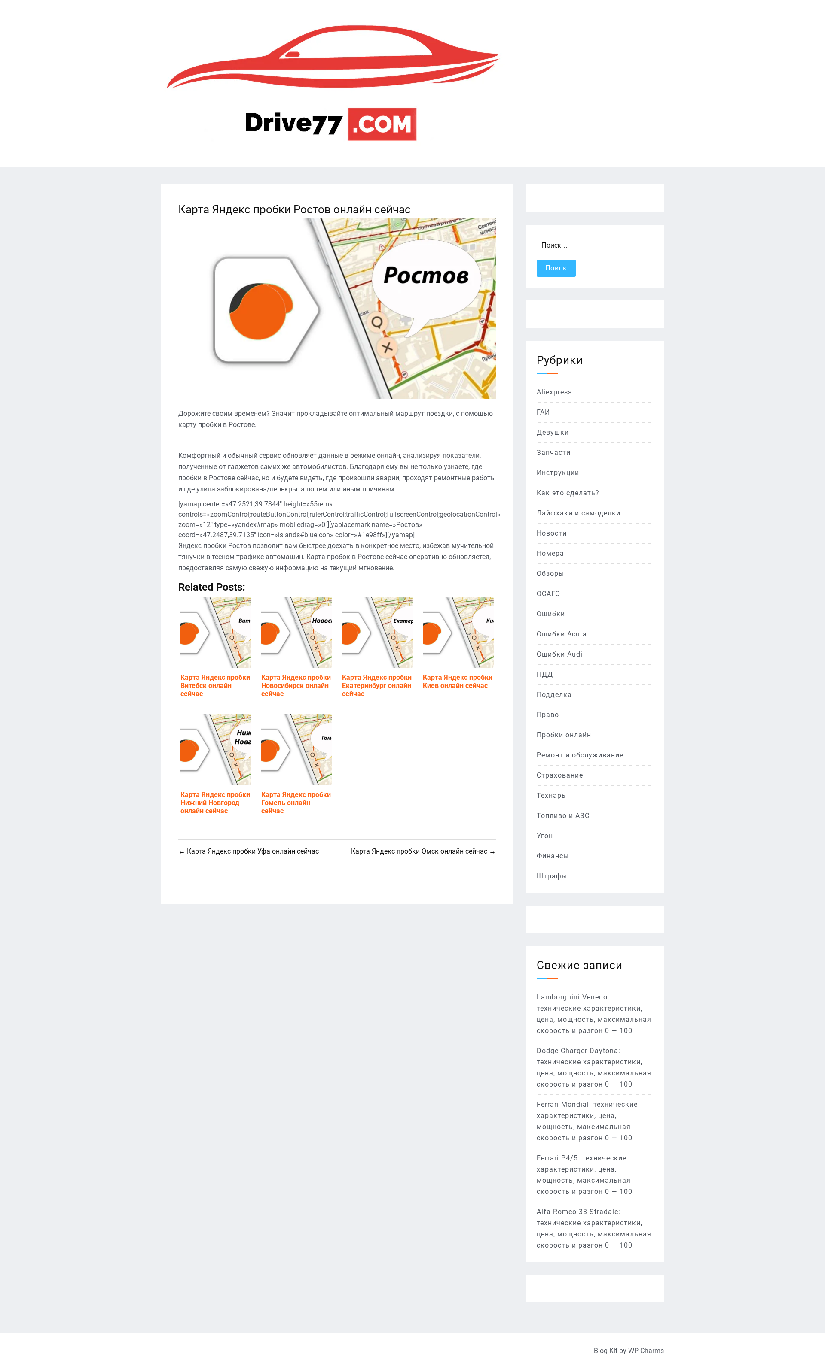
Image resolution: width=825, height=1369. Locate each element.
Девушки (553, 432)
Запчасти (554, 452)
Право (548, 715)
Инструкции (558, 473)
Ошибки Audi (560, 654)
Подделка (554, 695)
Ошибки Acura (562, 634)
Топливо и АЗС (563, 816)
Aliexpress (554, 392)
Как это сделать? (568, 493)
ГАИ (543, 412)
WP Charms (646, 1351)
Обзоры (550, 573)
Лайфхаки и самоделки (578, 513)
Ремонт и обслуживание (580, 755)
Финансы (553, 856)
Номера (550, 553)
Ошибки (551, 614)
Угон (545, 836)
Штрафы (552, 876)
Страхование (560, 775)
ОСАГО (548, 594)
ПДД (545, 674)
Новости (552, 533)
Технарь (551, 795)
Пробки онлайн (564, 735)
